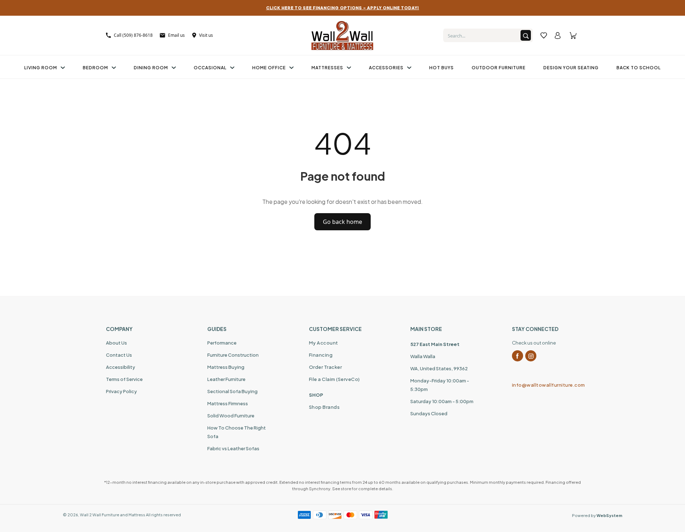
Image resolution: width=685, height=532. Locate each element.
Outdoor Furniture (499, 67)
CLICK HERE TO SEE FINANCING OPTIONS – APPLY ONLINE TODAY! (342, 7)
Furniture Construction (233, 355)
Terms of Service (124, 379)
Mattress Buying (225, 367)
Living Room (40, 67)
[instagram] (531, 356)
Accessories (386, 67)
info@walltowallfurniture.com (545, 385)
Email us (176, 35)
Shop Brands (324, 407)
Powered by (597, 515)
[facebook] (517, 356)
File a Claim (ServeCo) (334, 379)
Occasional (210, 67)
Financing (321, 355)
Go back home (342, 222)
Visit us (206, 35)
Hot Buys (441, 67)
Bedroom (95, 67)
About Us (116, 343)
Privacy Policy (121, 391)
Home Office (269, 67)
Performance (222, 343)
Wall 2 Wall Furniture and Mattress (112, 514)
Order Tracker (325, 367)
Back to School (638, 67)
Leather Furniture (226, 379)
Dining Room (151, 67)
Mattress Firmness (227, 403)
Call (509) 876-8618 (133, 35)
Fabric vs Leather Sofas (233, 448)
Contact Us (119, 355)
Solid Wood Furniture (230, 415)
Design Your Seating (571, 67)
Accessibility (120, 367)
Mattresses (327, 67)
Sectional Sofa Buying (232, 391)
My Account (323, 343)
